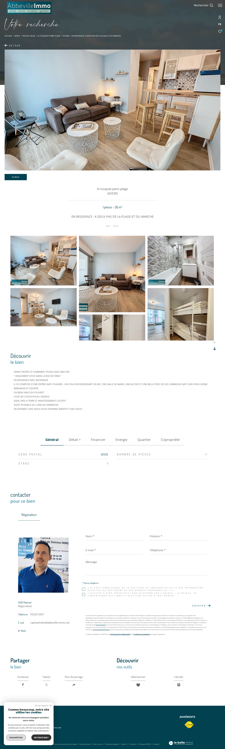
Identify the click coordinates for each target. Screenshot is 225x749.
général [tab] (52, 439)
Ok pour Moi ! (41, 737)
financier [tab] (98, 439)
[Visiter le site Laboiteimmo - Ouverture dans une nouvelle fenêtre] (181, 743)
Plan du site (98, 744)
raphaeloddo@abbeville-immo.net (50, 622)
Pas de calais (28, 36)
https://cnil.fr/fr (101, 625)
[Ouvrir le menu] (220, 5)
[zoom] (43, 284)
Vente (17, 36)
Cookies (156, 744)
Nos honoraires (84, 744)
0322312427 (37, 614)
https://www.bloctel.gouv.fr (101, 630)
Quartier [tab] (144, 439)
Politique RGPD (145, 744)
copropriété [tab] (170, 439)
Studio (66, 36)
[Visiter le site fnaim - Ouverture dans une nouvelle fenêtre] (189, 725)
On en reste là (41, 705)
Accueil (8, 36)
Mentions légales (112, 744)
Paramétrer (16, 737)
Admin (124, 744)
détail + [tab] (75, 439)
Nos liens (133, 744)
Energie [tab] (121, 439)
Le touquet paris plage (49, 36)
